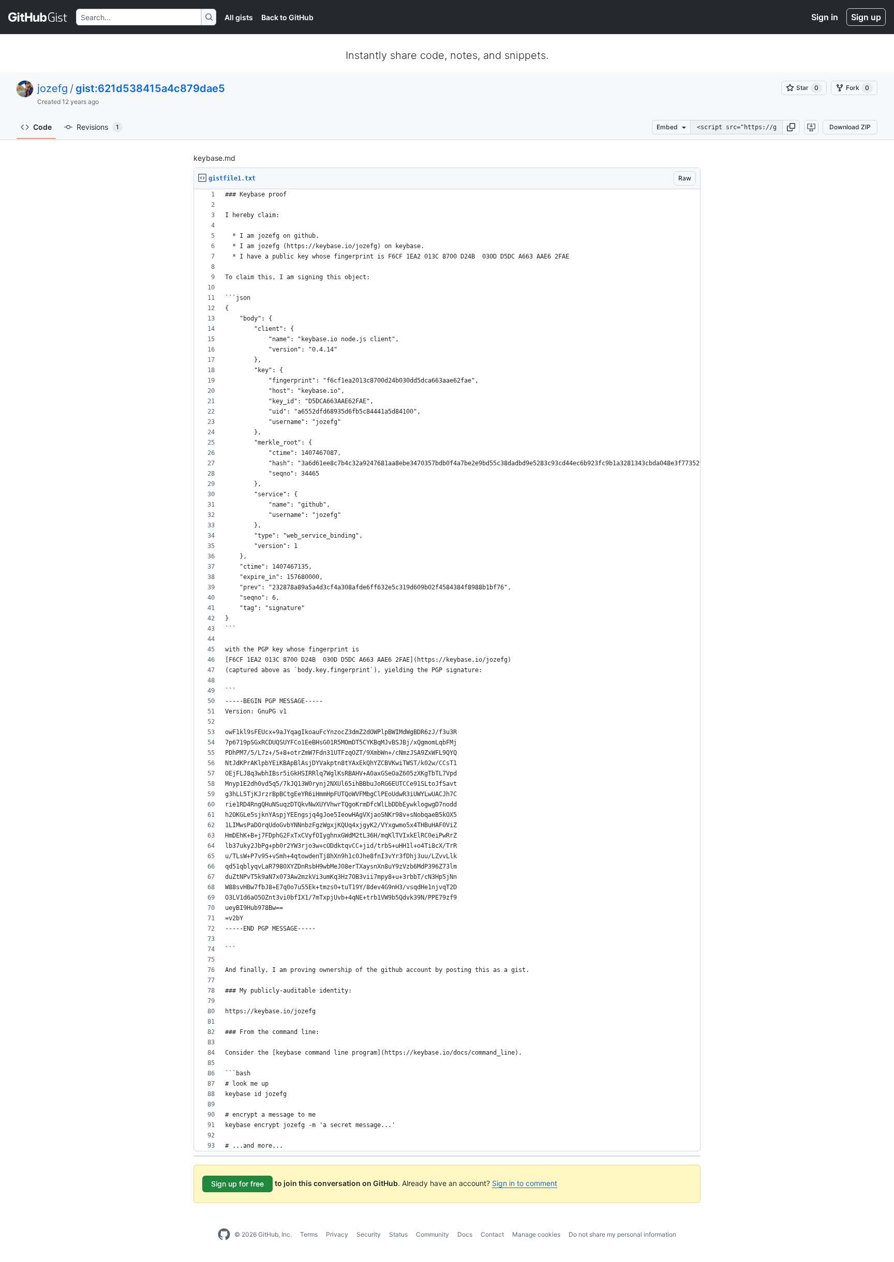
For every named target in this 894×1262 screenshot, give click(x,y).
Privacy (337, 1234)
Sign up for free (237, 1183)
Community (432, 1234)
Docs (464, 1234)
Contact (492, 1234)
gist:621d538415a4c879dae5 (150, 88)
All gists (239, 17)
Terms (309, 1234)
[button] (791, 127)
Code (42, 127)
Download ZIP (850, 127)
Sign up (866, 17)
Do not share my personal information (622, 1234)
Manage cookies (536, 1234)
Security (368, 1234)
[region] (447, 670)
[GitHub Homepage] (224, 1234)
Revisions (98, 127)
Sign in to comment (524, 1183)
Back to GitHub (287, 17)
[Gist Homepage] (38, 17)
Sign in (824, 17)
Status (398, 1234)
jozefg (52, 88)
